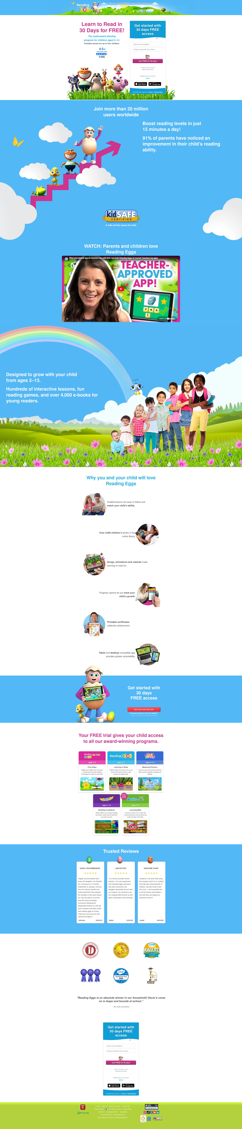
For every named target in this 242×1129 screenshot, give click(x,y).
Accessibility (123, 1112)
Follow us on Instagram (145, 1112)
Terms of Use (126, 1106)
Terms (150, 92)
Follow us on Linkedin (158, 1112)
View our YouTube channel (154, 1112)
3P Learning (83, 1113)
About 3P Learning (114, 1106)
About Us (104, 1106)
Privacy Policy (159, 92)
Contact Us (101, 1112)
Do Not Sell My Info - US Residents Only (113, 1115)
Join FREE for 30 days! (147, 61)
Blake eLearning (82, 1107)
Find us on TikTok (148, 1112)
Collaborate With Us (112, 1112)
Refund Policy (127, 1109)
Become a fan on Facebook (151, 1112)
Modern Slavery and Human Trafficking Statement (113, 1117)
